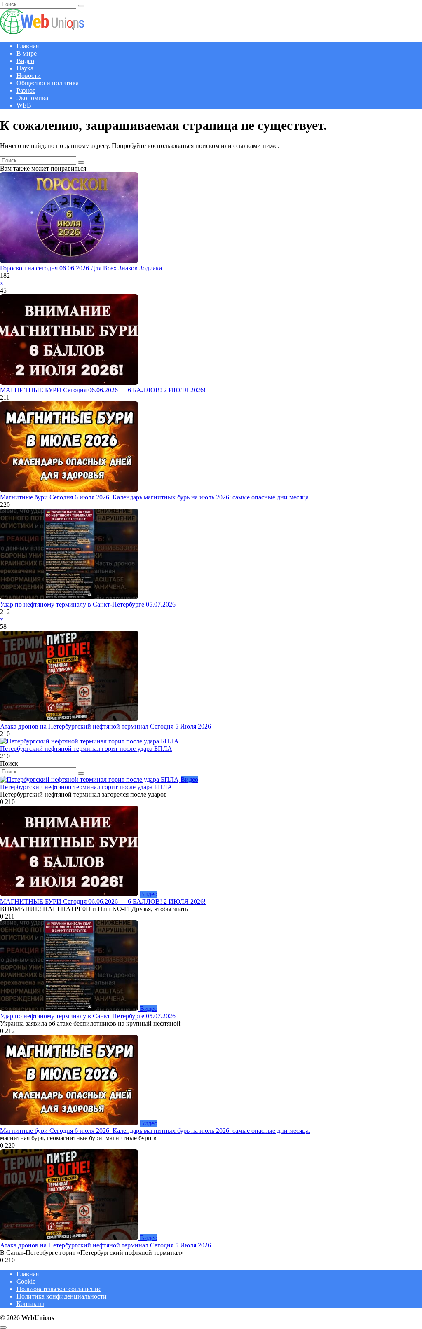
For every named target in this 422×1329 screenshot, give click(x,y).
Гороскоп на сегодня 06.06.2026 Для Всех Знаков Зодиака (81, 268)
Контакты (30, 1303)
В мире (26, 53)
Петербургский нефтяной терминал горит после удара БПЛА (86, 748)
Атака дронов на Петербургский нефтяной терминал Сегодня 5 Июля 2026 (105, 726)
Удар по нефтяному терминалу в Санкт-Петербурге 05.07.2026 (88, 604)
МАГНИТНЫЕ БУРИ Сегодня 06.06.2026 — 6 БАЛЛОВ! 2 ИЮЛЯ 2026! (103, 390)
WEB (23, 105)
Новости (28, 75)
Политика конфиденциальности (61, 1296)
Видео (25, 60)
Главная (27, 45)
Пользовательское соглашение (58, 1288)
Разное (25, 90)
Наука (24, 68)
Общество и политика (47, 83)
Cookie (25, 1281)
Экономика (32, 97)
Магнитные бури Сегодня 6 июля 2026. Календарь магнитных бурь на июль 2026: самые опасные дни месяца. (155, 497)
